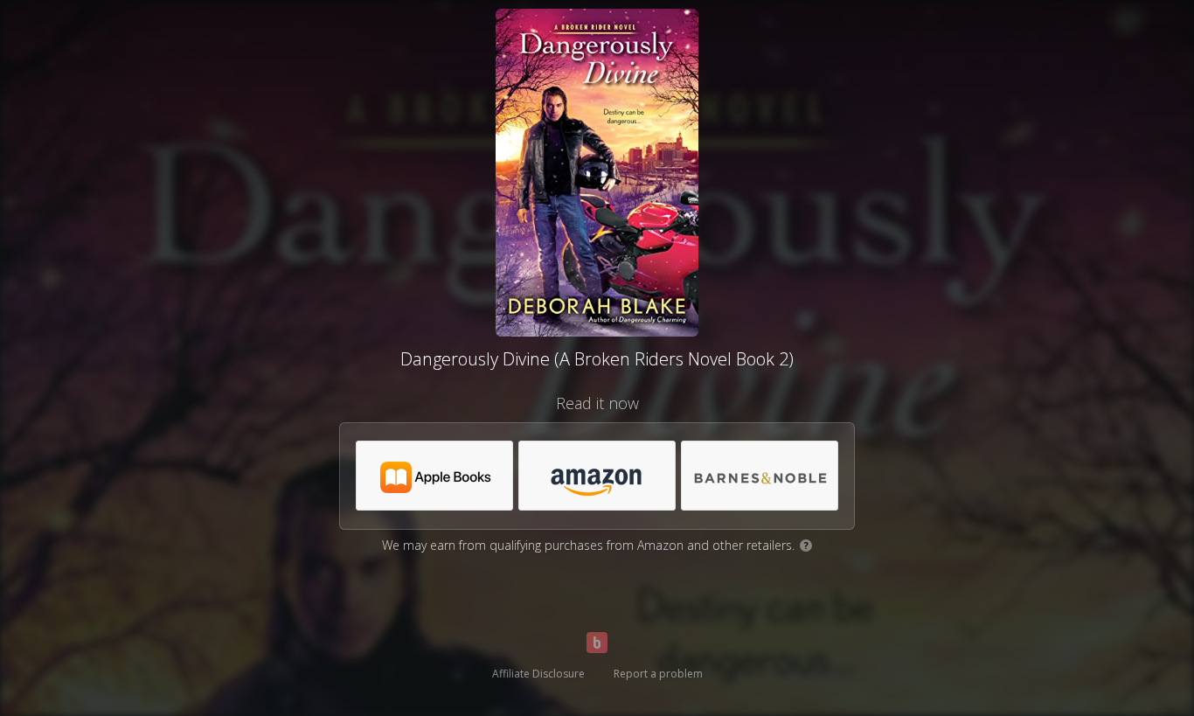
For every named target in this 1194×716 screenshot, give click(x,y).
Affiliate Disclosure (538, 673)
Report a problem (658, 673)
